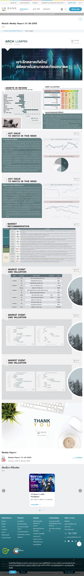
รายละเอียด (35, 505)
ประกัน (3, 526)
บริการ (3, 532)
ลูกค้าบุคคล (24, 9)
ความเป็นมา (20, 521)
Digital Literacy (37, 539)
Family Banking (6, 537)
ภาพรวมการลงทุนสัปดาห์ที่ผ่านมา (13, 31)
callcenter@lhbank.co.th (73, 537)
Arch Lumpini (29, 31)
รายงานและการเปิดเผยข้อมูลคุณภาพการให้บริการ (55, 523)
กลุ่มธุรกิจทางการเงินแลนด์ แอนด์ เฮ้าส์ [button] (52, 3)
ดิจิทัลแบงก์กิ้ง (76, 9)
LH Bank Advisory (17, 14)
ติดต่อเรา (35, 3)
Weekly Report (28, 14)
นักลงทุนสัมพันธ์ (24, 3)
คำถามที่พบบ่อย (69, 529)
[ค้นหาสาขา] (63, 9)
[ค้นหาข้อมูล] (67, 9)
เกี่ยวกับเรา (13, 3)
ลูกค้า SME (36, 9)
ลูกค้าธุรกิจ (46, 9)
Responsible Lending (23, 534)
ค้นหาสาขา (68, 526)
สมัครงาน (20, 537)
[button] (39, 510)
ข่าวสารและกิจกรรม (22, 532)
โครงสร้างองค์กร (22, 524)
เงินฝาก (4, 521)
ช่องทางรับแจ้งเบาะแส (70, 524)
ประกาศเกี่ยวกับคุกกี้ (56, 565)
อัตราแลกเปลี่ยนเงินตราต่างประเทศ (37, 523)
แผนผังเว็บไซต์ (37, 544)
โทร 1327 (73, 3)
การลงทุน (4, 529)
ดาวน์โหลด (78, 458)
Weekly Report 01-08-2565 (19, 457)
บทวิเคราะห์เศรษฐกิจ (38, 533)
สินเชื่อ (3, 524)
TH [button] (80, 3)
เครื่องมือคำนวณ (38, 542)
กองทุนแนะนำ (37, 536)
